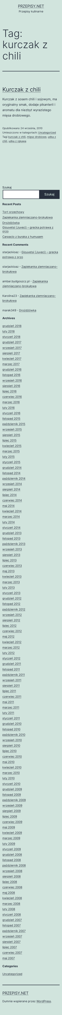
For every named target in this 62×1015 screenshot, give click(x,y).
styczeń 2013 (11, 593)
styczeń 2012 (11, 658)
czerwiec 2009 (12, 822)
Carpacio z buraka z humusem (22, 236)
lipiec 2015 (9, 440)
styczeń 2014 (11, 527)
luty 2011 (8, 713)
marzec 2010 (11, 772)
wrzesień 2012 (12, 614)
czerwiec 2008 (12, 887)
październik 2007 (14, 931)
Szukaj (6, 187)
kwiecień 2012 (11, 642)
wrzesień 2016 (12, 380)
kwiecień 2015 (11, 445)
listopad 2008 (11, 860)
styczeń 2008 (11, 914)
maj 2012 (8, 636)
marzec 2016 (11, 402)
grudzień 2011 (11, 663)
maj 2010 (8, 762)
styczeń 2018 (11, 336)
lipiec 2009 (9, 816)
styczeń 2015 (11, 462)
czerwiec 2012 (12, 631)
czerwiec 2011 (11, 696)
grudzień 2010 (11, 723)
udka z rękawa (17, 141)
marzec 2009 (11, 838)
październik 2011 (13, 674)
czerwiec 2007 (12, 952)
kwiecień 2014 (12, 511)
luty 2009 (8, 843)
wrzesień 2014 (12, 484)
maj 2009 (8, 827)
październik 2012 (13, 609)
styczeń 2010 (11, 783)
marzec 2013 (11, 582)
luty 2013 (8, 587)
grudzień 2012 (11, 598)
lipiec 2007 (9, 947)
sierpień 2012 (11, 620)
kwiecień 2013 (11, 576)
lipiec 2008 (9, 881)
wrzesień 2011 (11, 680)
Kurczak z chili (21, 89)
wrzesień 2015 (12, 429)
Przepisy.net (31, 6)
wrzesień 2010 (12, 740)
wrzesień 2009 (12, 805)
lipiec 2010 (9, 751)
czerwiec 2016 (12, 396)
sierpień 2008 (11, 876)
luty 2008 (8, 909)
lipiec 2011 (9, 691)
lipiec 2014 (9, 495)
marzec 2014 (11, 516)
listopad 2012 (11, 603)
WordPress (43, 1001)
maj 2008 (8, 892)
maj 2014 (8, 505)
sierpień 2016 (11, 386)
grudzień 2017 (11, 342)
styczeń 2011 (11, 718)
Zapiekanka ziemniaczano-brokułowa (27, 217)
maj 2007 (8, 958)
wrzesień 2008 (12, 871)
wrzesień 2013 (12, 549)
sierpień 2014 (11, 489)
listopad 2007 (11, 925)
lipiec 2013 (9, 560)
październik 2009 (14, 800)
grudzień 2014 (12, 467)
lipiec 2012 (9, 625)
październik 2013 (13, 544)
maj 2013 (8, 571)
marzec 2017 (11, 364)
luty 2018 (8, 331)
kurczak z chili (17, 136)
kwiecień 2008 (12, 898)
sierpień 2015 (11, 435)
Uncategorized (47, 132)
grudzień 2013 (11, 533)
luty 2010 (8, 778)
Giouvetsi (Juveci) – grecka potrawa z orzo (27, 229)
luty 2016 (8, 407)
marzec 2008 (11, 903)
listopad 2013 (11, 538)
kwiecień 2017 (11, 358)
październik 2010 (13, 734)
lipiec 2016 (9, 391)
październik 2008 (14, 865)
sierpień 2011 (11, 685)
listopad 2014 (11, 473)
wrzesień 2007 (12, 936)
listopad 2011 (11, 669)
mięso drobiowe (36, 136)
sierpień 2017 (11, 353)
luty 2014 (8, 522)
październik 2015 (13, 424)
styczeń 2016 (11, 413)
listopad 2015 (11, 418)
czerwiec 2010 (12, 756)
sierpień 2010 (11, 745)
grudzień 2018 (11, 326)
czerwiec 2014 (12, 500)
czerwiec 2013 (12, 565)
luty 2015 (8, 456)
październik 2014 (13, 478)
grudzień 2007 (12, 920)
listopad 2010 (11, 729)
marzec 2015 (11, 451)
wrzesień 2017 (12, 347)
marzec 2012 (11, 647)
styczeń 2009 (11, 849)
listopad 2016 (11, 375)
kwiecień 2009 (12, 832)
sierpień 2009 (11, 811)
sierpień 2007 (11, 941)
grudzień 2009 (12, 789)
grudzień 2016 (11, 369)
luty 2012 (8, 653)
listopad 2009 (11, 794)
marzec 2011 (10, 707)
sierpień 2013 (11, 555)
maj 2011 (8, 702)
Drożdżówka (11, 222)
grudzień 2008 (12, 854)
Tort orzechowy (13, 212)
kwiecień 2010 (11, 767)
